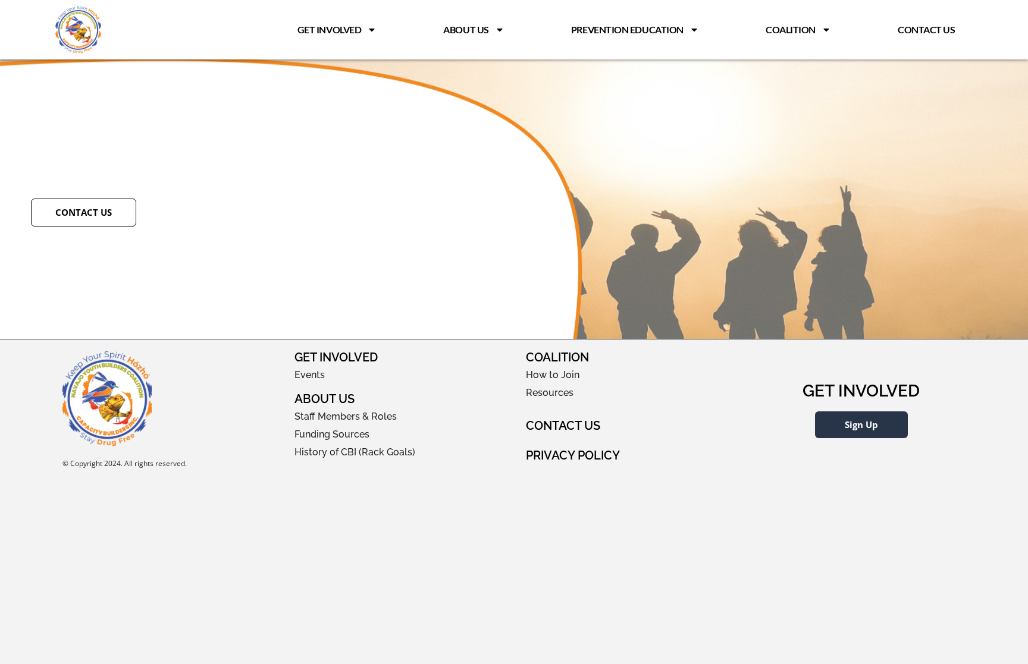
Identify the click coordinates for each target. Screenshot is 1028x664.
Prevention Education (627, 29)
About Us (465, 29)
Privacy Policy (573, 455)
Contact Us (926, 29)
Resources (549, 392)
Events (309, 374)
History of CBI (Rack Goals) (354, 452)
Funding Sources (331, 434)
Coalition (791, 29)
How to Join (552, 374)
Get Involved (329, 29)
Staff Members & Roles (345, 416)
